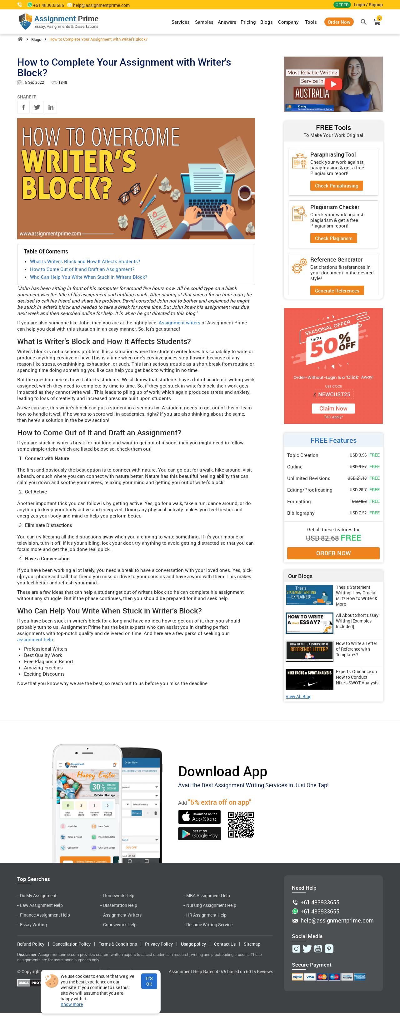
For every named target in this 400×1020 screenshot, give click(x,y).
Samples (204, 22)
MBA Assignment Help (208, 895)
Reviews (265, 971)
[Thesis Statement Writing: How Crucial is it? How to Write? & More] (309, 603)
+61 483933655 (320, 902)
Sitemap (252, 944)
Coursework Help (120, 925)
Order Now (339, 22)
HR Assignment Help (206, 915)
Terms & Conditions (118, 944)
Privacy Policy (159, 944)
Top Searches (33, 878)
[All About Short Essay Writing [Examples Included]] (309, 631)
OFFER (342, 5)
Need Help (304, 887)
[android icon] (199, 834)
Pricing (248, 22)
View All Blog (299, 696)
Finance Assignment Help (45, 915)
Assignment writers (179, 322)
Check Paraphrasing (336, 185)
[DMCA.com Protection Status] (36, 983)
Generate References (337, 291)
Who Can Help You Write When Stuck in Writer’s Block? (88, 277)
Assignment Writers (122, 915)
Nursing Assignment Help (211, 905)
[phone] (20, 4)
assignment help (35, 639)
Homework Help (118, 895)
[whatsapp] (28, 4)
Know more (72, 1004)
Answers (227, 22)
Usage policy (193, 944)
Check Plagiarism (333, 238)
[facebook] (23, 107)
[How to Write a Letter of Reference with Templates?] (309, 660)
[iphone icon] (199, 817)
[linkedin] (51, 107)
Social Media (307, 936)
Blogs (266, 22)
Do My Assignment (38, 895)
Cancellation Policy (71, 944)
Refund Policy (30, 944)
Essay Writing (33, 925)
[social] (296, 948)
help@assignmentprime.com (101, 5)
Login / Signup (368, 5)
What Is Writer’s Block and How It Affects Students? (85, 261)
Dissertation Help (120, 905)
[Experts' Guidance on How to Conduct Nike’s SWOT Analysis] (309, 688)
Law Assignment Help (41, 905)
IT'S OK (149, 981)
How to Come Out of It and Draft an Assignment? (82, 269)
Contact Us (225, 944)
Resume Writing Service (209, 925)
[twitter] (37, 107)
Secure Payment (312, 964)
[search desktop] (364, 21)
